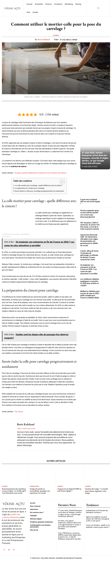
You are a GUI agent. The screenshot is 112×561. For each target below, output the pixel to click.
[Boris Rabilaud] (8, 434)
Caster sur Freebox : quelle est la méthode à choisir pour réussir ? (98, 526)
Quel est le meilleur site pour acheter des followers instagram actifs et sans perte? (97, 519)
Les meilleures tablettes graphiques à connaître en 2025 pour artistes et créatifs (89, 282)
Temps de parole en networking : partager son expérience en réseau (40, 491)
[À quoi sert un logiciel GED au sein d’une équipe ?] (105, 201)
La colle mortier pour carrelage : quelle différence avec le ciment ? (38, 185)
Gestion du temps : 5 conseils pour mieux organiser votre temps (96, 491)
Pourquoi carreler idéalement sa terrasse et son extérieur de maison (40, 173)
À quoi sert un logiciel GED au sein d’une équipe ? (90, 201)
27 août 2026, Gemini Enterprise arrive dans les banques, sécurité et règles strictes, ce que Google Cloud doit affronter (95, 158)
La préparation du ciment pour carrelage (29, 188)
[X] (14, 550)
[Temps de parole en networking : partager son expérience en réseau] (42, 475)
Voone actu (28, 97)
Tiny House (18, 412)
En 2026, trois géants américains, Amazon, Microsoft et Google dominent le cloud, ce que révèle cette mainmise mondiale (69, 524)
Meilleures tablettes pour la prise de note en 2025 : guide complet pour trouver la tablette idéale (90, 294)
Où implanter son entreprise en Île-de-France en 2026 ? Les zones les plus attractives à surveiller (89, 269)
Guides (56, 35)
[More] (99, 104)
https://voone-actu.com (26, 428)
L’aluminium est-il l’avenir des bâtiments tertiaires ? (97, 511)
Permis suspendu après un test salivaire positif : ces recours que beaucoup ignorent (89, 213)
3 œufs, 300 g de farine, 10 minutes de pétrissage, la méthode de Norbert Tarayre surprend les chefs (89, 255)
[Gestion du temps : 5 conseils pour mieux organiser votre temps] (97, 475)
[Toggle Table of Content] (61, 181)
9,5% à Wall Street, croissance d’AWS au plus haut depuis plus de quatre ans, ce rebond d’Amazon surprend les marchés (69, 536)
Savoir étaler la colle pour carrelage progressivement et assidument (39, 191)
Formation (34, 486)
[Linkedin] (9, 550)
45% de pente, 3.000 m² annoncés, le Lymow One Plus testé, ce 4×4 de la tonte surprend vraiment (90, 226)
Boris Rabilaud (44, 40)
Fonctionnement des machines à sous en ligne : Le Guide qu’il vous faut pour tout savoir (14, 491)
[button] (98, 8)
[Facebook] (4, 550)
